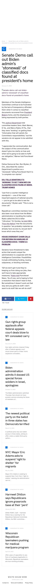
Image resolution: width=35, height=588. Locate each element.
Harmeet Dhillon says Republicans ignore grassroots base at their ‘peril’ (16, 500)
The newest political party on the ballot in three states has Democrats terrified (17, 419)
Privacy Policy (29, 583)
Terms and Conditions (17, 583)
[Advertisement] (17, 17)
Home (3, 41)
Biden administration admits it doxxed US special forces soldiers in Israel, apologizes (17, 376)
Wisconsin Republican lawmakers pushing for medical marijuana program (17, 540)
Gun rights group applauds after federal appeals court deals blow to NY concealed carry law (17, 330)
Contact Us (5, 583)
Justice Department (13, 123)
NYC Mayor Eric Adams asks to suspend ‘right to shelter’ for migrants (15, 459)
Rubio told (15, 275)
